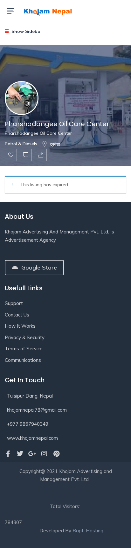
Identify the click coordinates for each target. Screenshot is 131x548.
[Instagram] (44, 454)
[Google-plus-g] (32, 454)
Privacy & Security (25, 337)
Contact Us (17, 315)
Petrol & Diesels (21, 144)
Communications (23, 360)
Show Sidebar (26, 31)
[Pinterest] (56, 454)
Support (14, 303)
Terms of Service (24, 349)
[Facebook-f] (8, 454)
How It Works (20, 326)
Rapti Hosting (87, 531)
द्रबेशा (55, 144)
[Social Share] (41, 155)
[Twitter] (20, 454)
